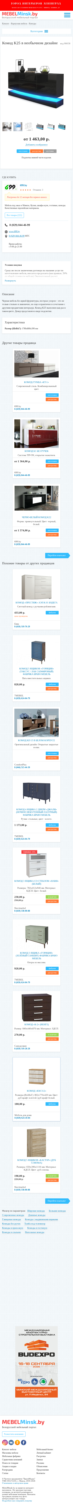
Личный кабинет (43, 1453)
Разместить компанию (14, 1434)
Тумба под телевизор (34, 1223)
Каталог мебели (9, 1449)
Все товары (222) (14, 215)
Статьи (5, 1473)
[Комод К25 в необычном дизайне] (36, 118)
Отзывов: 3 (38, 190)
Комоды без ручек (11, 1223)
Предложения (42, 1470)
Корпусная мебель (19, 23)
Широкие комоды (36, 1210)
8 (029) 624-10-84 (22, 1118)
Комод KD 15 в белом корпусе (36, 740)
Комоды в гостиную (37, 1228)
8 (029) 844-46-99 (19, 224)
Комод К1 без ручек (37, 451)
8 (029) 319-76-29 (22, 626)
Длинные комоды (36, 1215)
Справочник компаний (12, 1459)
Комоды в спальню (11, 1232)
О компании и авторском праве (15, 1483)
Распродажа (7, 1470)
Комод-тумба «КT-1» (36, 382)
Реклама (40, 1463)
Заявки (39, 1459)
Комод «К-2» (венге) (36, 1024)
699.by (23, 185)
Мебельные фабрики (11, 1456)
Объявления (41, 1466)
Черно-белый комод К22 (36, 517)
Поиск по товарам (10, 1463)
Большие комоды (57, 1210)
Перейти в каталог (57, 555)
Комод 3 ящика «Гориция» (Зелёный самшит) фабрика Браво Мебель (36, 956)
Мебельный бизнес (44, 1449)
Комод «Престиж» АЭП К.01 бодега (36, 602)
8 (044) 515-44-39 (22, 767)
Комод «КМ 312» (36, 1091)
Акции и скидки (9, 1466)
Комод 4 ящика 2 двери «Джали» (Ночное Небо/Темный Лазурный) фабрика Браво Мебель (36, 812)
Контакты (40, 1473)
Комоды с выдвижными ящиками (41, 1219)
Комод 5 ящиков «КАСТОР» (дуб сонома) (36, 1161)
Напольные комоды (34, 1232)
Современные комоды (13, 1215)
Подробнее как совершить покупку (17, 1501)
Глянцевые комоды (11, 1219)
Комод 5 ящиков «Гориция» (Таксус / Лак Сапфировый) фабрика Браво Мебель (36, 671)
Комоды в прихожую (12, 1228)
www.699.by (14, 231)
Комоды (32, 23)
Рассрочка (41, 1456)
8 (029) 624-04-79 (22, 698)
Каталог (5, 23)
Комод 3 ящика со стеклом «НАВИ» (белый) (36, 882)
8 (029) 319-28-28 (22, 1048)
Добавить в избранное (37, 144)
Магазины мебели (10, 1453)
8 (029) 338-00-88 (22, 911)
